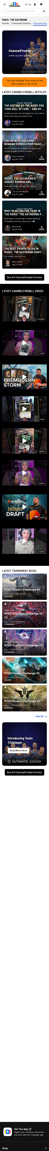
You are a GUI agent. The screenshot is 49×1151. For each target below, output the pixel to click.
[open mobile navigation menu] (4, 4)
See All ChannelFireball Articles (24, 277)
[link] (14, 4)
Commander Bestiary (21, 23)
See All (39, 716)
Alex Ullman (17, 262)
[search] (21, 11)
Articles (5, 23)
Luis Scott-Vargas (20, 191)
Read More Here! (18, 750)
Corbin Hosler (18, 121)
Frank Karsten (18, 156)
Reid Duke (16, 227)
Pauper (7, 245)
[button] (44, 11)
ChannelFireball (40, 23)
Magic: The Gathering (14, 19)
